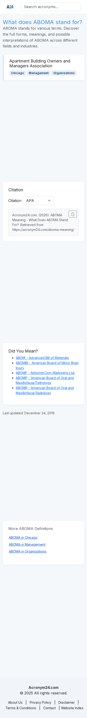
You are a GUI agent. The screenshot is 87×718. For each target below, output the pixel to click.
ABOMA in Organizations (27, 551)
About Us (15, 702)
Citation (14, 200)
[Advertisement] (43, 131)
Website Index (72, 708)
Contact (49, 708)
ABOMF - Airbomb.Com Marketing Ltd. (45, 373)
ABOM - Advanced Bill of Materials (42, 358)
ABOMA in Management (27, 544)
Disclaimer (66, 702)
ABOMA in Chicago (23, 537)
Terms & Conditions (20, 708)
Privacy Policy (40, 702)
